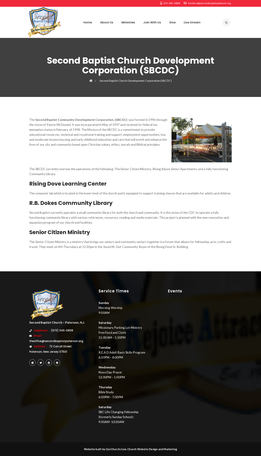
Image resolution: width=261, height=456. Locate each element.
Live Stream (192, 22)
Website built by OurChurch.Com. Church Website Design (121, 449)
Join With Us (152, 22)
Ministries (128, 22)
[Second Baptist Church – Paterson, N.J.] (44, 22)
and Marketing (167, 449)
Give (172, 22)
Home (87, 22)
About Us (106, 22)
